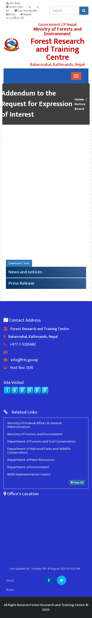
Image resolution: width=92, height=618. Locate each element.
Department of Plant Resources (30, 460)
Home (79, 99)
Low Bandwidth (27, 10)
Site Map (14, 3)
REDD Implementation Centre (28, 474)
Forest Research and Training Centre (38, 329)
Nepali (27, 14)
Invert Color (15, 7)
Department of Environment (28, 467)
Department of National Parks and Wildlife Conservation (39, 450)
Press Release (21, 283)
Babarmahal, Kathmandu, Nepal (32, 337)
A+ (7, 10)
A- (30, 7)
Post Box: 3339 (20, 368)
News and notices (25, 272)
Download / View (18, 263)
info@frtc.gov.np (22, 360)
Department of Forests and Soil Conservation (41, 441)
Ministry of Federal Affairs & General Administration (34, 425)
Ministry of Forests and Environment (34, 434)
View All (78, 482)
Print (11, 14)
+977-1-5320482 (21, 344)
